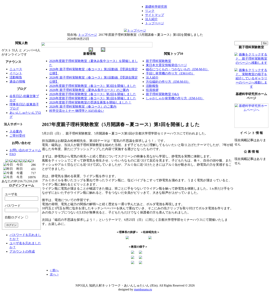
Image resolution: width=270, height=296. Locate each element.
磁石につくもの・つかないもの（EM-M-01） (177, 69)
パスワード (13, 205)
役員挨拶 (152, 90)
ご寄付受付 (17, 135)
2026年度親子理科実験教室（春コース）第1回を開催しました (92, 98)
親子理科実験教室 (158, 61)
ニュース (15, 69)
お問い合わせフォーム (25, 150)
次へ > (54, 274)
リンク (150, 10)
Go (264, 43)
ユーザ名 (11, 194)
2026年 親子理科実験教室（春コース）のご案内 (82, 106)
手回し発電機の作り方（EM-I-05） (170, 73)
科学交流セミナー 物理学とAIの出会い (76, 110)
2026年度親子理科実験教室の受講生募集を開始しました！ (90, 102)
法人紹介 (151, 19)
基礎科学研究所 (156, 6)
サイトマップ (154, 15)
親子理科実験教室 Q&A (162, 94)
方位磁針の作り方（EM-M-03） (168, 81)
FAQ (12, 154)
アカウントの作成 (22, 251)
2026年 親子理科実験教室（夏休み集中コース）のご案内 (89, 90)
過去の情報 (17, 81)
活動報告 (15, 77)
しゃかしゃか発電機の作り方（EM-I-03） (175, 98)
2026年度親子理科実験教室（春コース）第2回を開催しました (92, 94)
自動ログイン (14, 217)
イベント (15, 73)
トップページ (154, 23)
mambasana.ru (143, 289)
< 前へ (54, 270)
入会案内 (15, 131)
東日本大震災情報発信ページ (166, 65)
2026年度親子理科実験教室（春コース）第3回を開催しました (92, 85)
